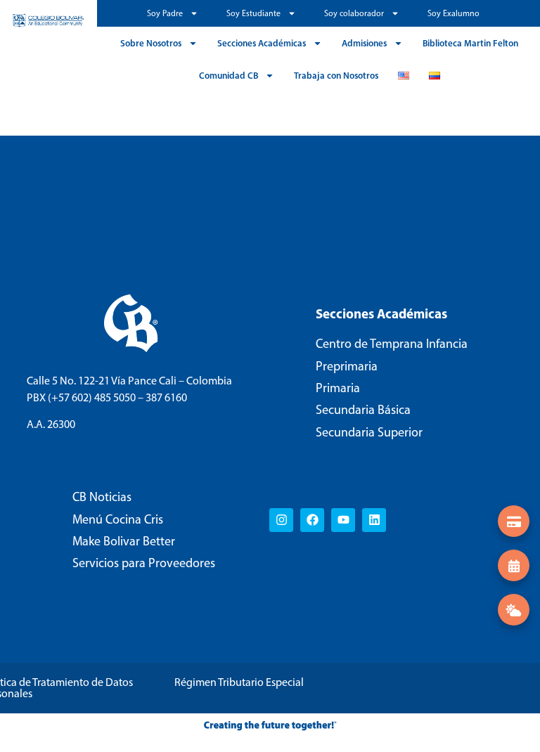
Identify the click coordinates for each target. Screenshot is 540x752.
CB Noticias (101, 497)
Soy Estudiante (253, 13)
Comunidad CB (228, 75)
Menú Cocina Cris (117, 519)
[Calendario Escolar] (513, 565)
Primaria (338, 388)
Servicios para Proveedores (143, 563)
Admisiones (364, 42)
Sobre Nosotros (150, 42)
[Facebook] (312, 520)
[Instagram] (281, 520)
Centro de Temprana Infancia (392, 343)
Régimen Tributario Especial (239, 682)
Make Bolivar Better (123, 541)
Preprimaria (347, 366)
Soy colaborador (354, 13)
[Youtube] (343, 520)
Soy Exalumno (454, 13)
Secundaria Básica (363, 409)
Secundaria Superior (369, 432)
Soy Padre (165, 13)
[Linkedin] (374, 520)
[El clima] (513, 609)
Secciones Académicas (261, 42)
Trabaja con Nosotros (336, 75)
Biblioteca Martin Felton (470, 42)
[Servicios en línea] (513, 521)
